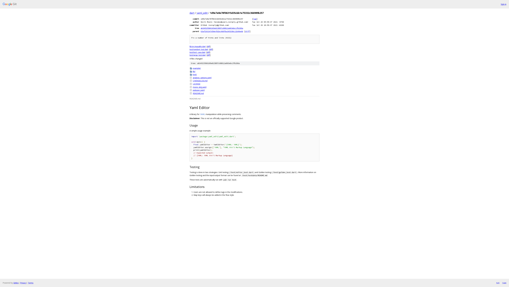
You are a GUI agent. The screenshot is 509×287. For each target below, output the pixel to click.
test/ (195, 74)
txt (497, 283)
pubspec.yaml (199, 90)
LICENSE (196, 84)
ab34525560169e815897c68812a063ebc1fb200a (222, 28)
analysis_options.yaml (202, 77)
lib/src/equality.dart (198, 46)
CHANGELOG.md (200, 80)
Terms (30, 283)
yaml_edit (202, 12)
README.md (198, 93)
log (254, 19)
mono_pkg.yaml (199, 87)
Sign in (503, 4)
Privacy (23, 283)
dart (192, 12)
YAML (202, 114)
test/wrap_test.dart (198, 55)
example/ (197, 68)
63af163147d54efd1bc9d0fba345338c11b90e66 (222, 31)
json (504, 283)
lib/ (194, 71)
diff (247, 31)
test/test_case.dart (197, 52)
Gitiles (16, 283)
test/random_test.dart (199, 49)
